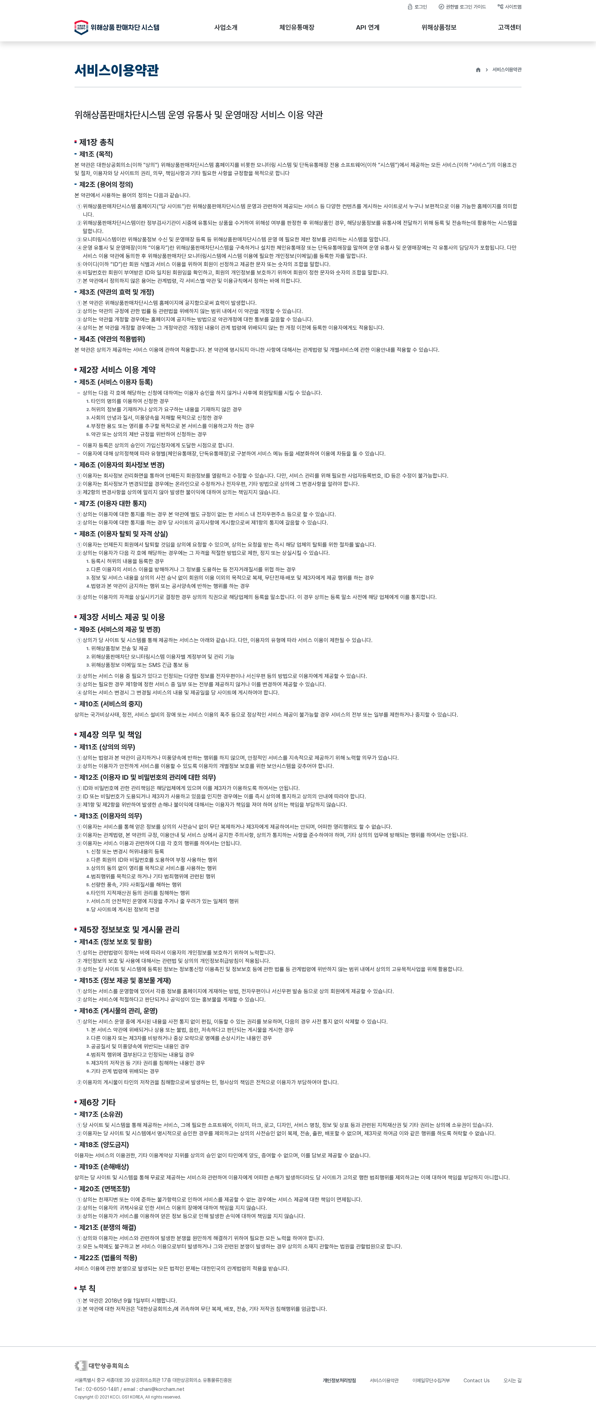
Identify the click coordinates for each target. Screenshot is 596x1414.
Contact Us (477, 1380)
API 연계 (368, 27)
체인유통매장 (297, 27)
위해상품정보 (439, 27)
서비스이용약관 (384, 1380)
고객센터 (510, 27)
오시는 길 (513, 1380)
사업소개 (226, 27)
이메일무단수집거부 (431, 1380)
